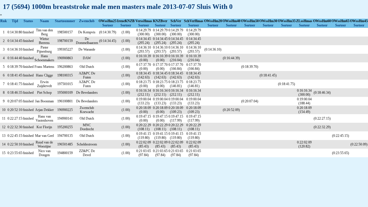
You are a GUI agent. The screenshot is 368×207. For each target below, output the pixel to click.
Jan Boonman (44, 101)
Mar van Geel (44, 136)
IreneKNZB (126, 21)
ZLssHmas (304, 21)
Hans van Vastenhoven (44, 118)
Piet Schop (44, 93)
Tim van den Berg (44, 32)
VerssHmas (143, 21)
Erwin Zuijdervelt (44, 84)
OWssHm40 (231, 21)
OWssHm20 (213, 21)
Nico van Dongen (44, 153)
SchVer (175, 21)
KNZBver (160, 21)
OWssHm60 (322, 21)
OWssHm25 (107, 21)
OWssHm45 (359, 21)
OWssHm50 (250, 21)
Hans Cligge (44, 75)
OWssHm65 (340, 21)
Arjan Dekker (44, 110)
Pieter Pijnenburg (44, 49)
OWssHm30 (268, 21)
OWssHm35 (287, 21)
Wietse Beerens (44, 41)
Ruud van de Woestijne (44, 144)
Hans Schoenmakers (44, 58)
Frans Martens (44, 67)
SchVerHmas (193, 21)
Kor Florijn (44, 127)
